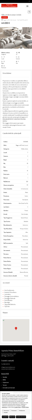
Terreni (5, 385)
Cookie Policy (17, 407)
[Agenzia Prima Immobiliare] (9, 5)
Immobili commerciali (9, 388)
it (29, 1)
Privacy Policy (25, 407)
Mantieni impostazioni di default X (22, 392)
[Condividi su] (29, 11)
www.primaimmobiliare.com (8, 369)
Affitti (4, 380)
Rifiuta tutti (12, 416)
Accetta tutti (5, 416)
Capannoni (6, 382)
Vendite (5, 377)
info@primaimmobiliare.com (8, 367)
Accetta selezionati (21, 416)
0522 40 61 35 (6, 364)
